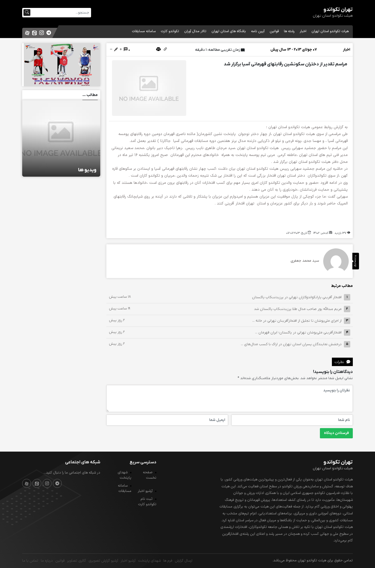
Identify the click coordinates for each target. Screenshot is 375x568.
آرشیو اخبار (145, 491)
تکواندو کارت (170, 31)
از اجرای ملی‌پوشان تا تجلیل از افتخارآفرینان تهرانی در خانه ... (297, 320)
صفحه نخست (149, 475)
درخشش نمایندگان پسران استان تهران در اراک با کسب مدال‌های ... (291, 344)
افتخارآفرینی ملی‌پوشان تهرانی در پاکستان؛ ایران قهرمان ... (298, 332)
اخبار (303, 31)
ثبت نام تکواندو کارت (147, 501)
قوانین (274, 31)
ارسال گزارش (183, 560)
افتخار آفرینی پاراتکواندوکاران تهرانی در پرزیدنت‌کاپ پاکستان (297, 297)
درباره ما (47, 560)
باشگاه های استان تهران (228, 31)
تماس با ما (30, 560)
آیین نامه (258, 31)
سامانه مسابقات (144, 31)
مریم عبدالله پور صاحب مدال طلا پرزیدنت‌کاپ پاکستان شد (298, 308)
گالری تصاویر (76, 560)
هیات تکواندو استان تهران (330, 31)
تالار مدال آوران (195, 31)
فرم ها (167, 560)
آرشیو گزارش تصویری (103, 560)
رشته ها (289, 31)
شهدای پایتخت (124, 475)
